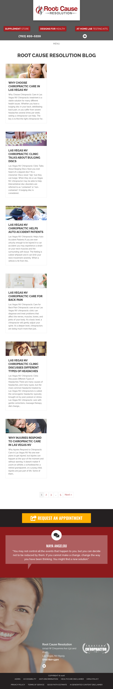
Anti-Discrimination (48, 679)
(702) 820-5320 (29, 36)
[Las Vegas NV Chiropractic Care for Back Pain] (26, 280)
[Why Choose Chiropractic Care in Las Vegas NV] (26, 70)
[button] (56, 518)
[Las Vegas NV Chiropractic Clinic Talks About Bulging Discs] (26, 138)
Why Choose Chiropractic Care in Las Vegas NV (24, 86)
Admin (17, 679)
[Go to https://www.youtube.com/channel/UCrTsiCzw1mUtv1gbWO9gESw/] (85, 36)
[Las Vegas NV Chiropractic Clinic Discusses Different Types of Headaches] (26, 348)
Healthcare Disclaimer (72, 679)
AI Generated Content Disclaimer (86, 685)
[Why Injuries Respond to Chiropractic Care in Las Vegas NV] (26, 426)
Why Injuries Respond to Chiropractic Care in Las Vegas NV (24, 441)
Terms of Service (36, 685)
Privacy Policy (18, 685)
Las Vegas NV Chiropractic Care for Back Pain (25, 296)
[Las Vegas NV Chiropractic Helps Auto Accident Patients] (26, 213)
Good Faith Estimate (57, 685)
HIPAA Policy (93, 679)
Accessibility (29, 679)
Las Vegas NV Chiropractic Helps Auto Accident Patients (25, 228)
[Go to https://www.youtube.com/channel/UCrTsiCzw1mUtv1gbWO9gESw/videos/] (44, 666)
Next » (68, 494)
